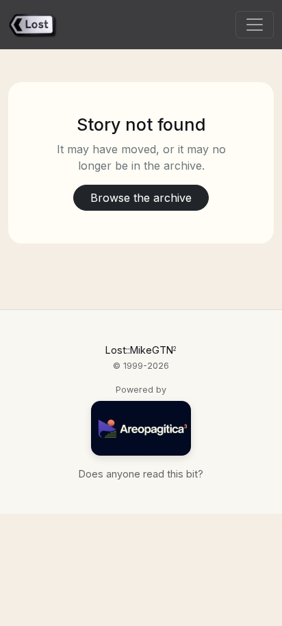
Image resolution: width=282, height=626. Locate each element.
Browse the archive (141, 198)
